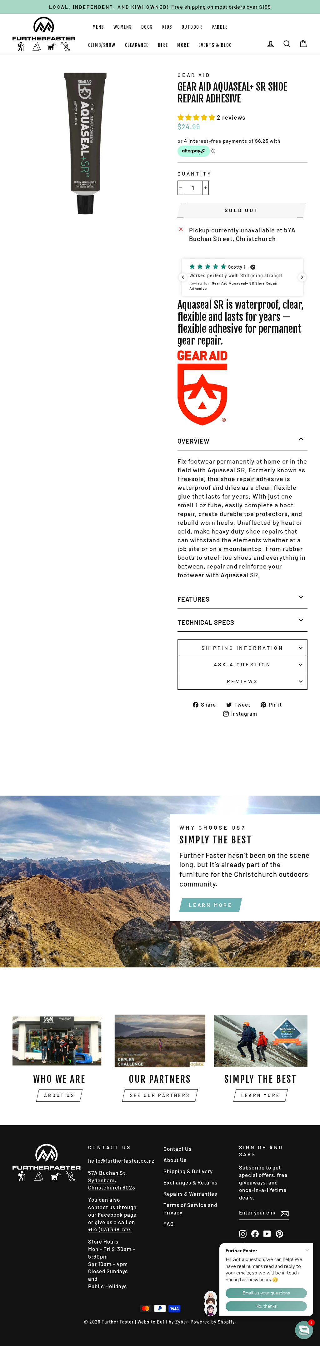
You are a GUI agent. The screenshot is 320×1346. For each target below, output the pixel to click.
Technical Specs (206, 622)
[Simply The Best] (261, 1041)
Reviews (242, 681)
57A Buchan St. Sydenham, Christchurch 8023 (111, 1180)
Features (194, 599)
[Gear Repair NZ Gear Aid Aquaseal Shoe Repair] (202, 423)
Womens (122, 27)
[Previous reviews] (183, 277)
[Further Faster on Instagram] (243, 1233)
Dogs (147, 27)
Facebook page (117, 1214)
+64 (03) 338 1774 (110, 1229)
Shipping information (243, 648)
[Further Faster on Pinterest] (279, 1233)
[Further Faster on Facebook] (255, 1233)
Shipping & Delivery (188, 1171)
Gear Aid (194, 75)
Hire (163, 45)
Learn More (210, 905)
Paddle (220, 27)
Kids (167, 27)
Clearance (137, 45)
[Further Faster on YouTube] (267, 1233)
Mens (98, 27)
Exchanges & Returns (190, 1182)
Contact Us (177, 1148)
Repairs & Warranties (190, 1193)
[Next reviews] (302, 277)
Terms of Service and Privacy (190, 1208)
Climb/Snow (102, 45)
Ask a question (242, 664)
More (183, 45)
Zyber (181, 1321)
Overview (194, 441)
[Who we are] (59, 1041)
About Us (59, 1095)
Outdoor (192, 27)
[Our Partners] (160, 1041)
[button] (197, 117)
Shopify (226, 1321)
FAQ (168, 1223)
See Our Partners (160, 1095)
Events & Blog (215, 45)
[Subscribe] (285, 1213)
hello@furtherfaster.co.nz (121, 1160)
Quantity (195, 173)
